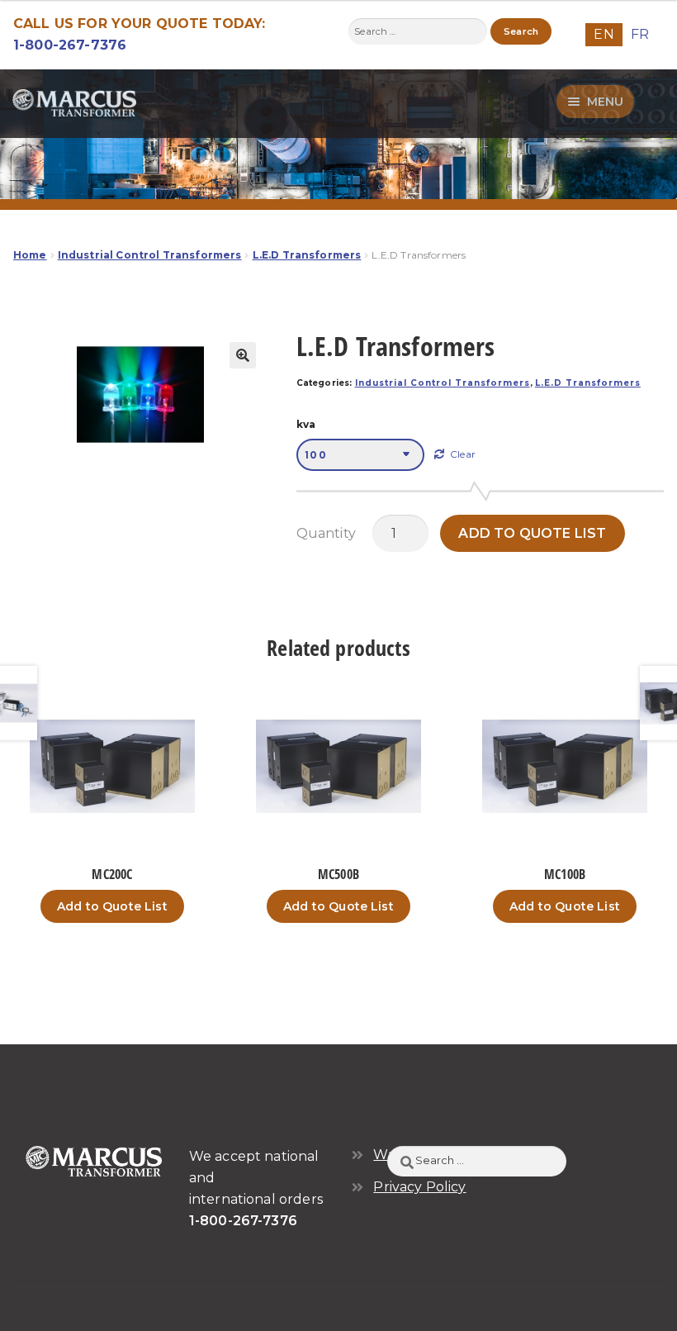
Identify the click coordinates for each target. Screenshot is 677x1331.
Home (30, 255)
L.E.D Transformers (307, 255)
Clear (462, 454)
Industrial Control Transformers (150, 255)
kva (305, 424)
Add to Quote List (532, 533)
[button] (243, 355)
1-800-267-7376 (69, 45)
